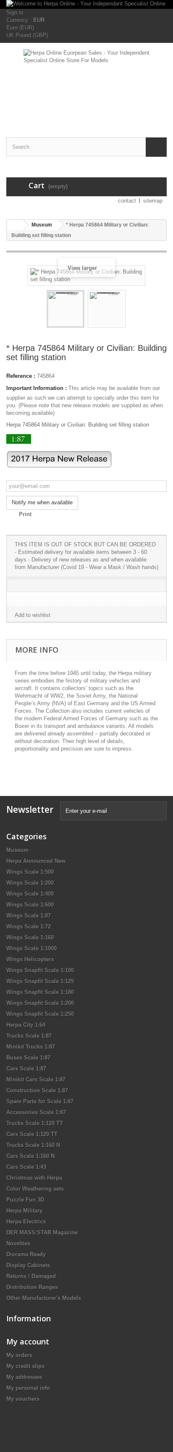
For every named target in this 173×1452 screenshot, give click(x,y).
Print (25, 514)
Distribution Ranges (32, 1287)
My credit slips (25, 1366)
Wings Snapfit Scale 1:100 (40, 970)
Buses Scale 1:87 (28, 1057)
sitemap (153, 201)
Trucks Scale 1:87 (29, 1036)
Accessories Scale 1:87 (36, 1112)
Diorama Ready (26, 1254)
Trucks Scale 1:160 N (33, 1145)
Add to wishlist (32, 615)
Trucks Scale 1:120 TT (34, 1123)
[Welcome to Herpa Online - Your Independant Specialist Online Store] (86, 4)
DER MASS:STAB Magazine (42, 1232)
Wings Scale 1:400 (30, 894)
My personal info (28, 1388)
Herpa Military (24, 1210)
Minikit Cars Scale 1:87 (36, 1079)
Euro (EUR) (20, 27)
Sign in (14, 12)
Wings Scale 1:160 (30, 937)
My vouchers (22, 1399)
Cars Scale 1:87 (26, 1068)
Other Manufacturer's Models (43, 1298)
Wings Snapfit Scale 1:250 (40, 1014)
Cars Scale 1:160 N (30, 1156)
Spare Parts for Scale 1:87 (39, 1101)
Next (133, 310)
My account (27, 1341)
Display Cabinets (28, 1265)
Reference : (20, 376)
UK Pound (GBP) (27, 35)
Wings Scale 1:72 (28, 926)
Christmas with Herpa (34, 1178)
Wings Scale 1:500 (30, 872)
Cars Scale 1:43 (26, 1167)
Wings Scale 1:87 (28, 915)
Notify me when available (42, 502)
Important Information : (36, 388)
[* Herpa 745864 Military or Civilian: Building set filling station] (65, 308)
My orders (19, 1355)
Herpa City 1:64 (25, 1025)
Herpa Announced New (36, 861)
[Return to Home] (15, 225)
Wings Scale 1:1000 (31, 948)
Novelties (18, 1243)
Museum (17, 850)
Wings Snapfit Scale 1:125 (40, 981)
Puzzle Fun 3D (25, 1199)
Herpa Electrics (26, 1221)
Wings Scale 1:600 (30, 904)
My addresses (24, 1377)
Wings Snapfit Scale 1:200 (40, 1003)
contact (127, 201)
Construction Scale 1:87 (37, 1090)
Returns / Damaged (31, 1276)
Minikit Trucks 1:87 (30, 1047)
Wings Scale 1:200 (30, 883)
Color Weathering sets (35, 1189)
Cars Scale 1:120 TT (32, 1134)
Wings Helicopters (30, 959)
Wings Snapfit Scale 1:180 (40, 992)
